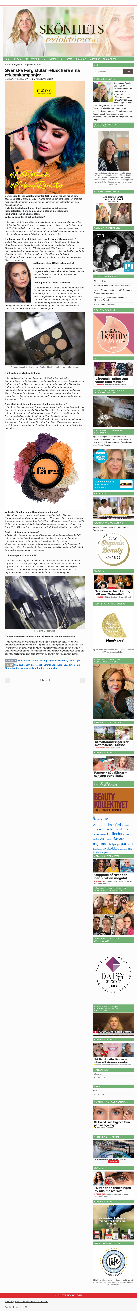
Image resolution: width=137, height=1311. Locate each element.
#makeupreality (22, 665)
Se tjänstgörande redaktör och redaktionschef (26, 1301)
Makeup (35, 59)
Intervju (27, 661)
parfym (127, 843)
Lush (103, 838)
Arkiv (95, 1090)
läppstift (109, 839)
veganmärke (51, 668)
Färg (78, 665)
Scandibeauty (97, 849)
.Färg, (26, 211)
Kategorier (97, 1074)
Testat (68, 59)
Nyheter (53, 661)
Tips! (78, 661)
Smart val (62, 661)
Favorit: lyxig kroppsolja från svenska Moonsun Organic (110, 298)
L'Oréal (126, 834)
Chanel (97, 829)
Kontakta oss (109, 59)
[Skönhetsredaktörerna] (101, 819)
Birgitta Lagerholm (53, 665)
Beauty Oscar (126, 825)
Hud (26, 59)
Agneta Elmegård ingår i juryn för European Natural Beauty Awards (113, 291)
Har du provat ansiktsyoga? (106, 304)
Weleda (108, 853)
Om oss (16, 59)
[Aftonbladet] (13, 2)
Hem (6, 59)
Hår (44, 59)
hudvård (103, 834)
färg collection (12, 668)
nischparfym (114, 844)
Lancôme (96, 839)
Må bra (35, 661)
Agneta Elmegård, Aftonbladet (40, 79)
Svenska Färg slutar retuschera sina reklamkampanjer (42, 72)
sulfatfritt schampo (121, 849)
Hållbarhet (94, 59)
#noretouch (37, 665)
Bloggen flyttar (100, 281)
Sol (60, 59)
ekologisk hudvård (113, 829)
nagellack (100, 844)
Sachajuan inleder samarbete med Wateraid (113, 285)
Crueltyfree (69, 665)
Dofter (52, 59)
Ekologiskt (80, 59)
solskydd (108, 848)
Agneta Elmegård (107, 825)
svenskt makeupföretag (32, 668)
